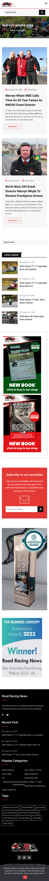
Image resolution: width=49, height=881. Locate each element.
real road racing (24, 818)
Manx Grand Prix (31, 774)
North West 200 (31, 778)
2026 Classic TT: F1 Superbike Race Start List (21, 745)
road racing (7, 823)
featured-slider (27, 807)
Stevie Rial (32, 90)
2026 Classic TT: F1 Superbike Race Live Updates (22, 735)
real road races (9, 818)
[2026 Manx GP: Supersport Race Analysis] (10, 317)
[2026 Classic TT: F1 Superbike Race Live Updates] (10, 267)
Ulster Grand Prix (9, 790)
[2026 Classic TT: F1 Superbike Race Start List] (10, 284)
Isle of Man (6, 774)
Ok (25, 877)
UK (3, 778)
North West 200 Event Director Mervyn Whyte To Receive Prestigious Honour (24, 191)
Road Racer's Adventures (35, 786)
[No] (46, 873)
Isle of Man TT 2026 (33, 782)
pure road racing (9, 813)
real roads (37, 818)
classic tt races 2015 (11, 807)
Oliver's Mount (8, 770)
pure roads (23, 813)
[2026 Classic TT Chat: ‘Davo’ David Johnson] (10, 301)
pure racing (40, 807)
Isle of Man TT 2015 (33, 770)
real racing (34, 813)
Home (6, 30)
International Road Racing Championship (13, 783)
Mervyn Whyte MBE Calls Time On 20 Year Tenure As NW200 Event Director (23, 100)
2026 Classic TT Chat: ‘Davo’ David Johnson (20, 754)
